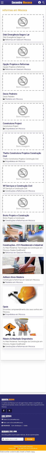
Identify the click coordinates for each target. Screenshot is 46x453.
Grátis (25, 425)
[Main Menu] (2, 2)
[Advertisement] (18, 376)
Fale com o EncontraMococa (13, 422)
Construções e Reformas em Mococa (20, 191)
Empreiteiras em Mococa (15, 129)
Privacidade (23, 446)
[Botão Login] (39, 3)
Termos (16, 446)
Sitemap (30, 446)
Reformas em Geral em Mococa (18, 40)
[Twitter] (9, 410)
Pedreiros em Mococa (14, 99)
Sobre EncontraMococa (11, 419)
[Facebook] (4, 410)
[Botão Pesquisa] (43, 2)
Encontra (22, 2)
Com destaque (16, 425)
